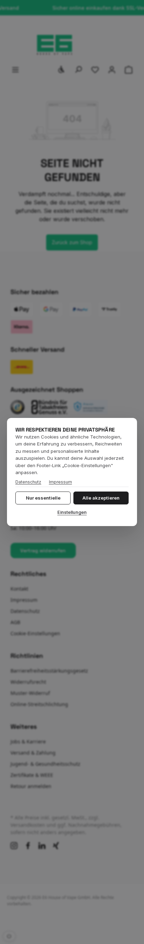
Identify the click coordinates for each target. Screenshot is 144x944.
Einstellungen (72, 512)
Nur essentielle (43, 498)
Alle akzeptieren (101, 498)
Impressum (60, 482)
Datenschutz (28, 482)
